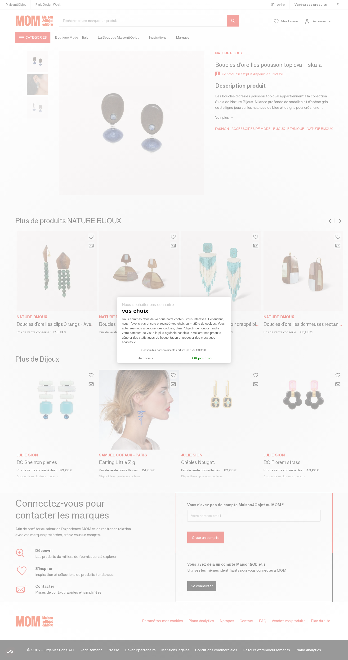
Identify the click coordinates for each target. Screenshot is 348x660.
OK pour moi (202, 358)
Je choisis (145, 358)
